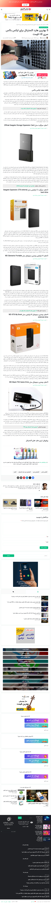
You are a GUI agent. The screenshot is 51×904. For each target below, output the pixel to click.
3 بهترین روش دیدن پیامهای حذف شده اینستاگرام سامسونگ (38, 826)
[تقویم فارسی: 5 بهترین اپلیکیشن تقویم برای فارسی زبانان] (21, 803)
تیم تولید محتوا (43, 38)
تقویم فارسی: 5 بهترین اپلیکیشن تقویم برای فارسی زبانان (10, 802)
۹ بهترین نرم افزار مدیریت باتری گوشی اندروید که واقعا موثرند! (10, 791)
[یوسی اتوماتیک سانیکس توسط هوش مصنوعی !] (44, 620)
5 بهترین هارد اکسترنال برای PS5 (30, 427)
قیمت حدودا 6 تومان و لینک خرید (39, 385)
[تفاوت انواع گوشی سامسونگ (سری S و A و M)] (25, 503)
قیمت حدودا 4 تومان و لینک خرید (39, 259)
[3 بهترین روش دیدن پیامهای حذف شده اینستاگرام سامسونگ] (46, 827)
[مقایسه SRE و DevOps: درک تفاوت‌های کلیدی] (46, 839)
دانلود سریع (26, 5)
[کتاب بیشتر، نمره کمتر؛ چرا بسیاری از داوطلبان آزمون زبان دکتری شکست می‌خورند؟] (44, 598)
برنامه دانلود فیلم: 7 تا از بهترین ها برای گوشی (10, 796)
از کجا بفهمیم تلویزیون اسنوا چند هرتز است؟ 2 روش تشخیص (29, 607)
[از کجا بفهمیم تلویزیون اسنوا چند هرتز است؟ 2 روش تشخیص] (44, 609)
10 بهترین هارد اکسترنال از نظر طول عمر (28, 311)
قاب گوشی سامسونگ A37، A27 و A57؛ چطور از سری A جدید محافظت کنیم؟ (26, 613)
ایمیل (47, 542)
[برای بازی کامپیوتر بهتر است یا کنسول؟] (10, 503)
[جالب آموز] (25, 9)
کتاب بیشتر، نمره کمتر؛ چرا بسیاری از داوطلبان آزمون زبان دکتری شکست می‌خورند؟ (25, 596)
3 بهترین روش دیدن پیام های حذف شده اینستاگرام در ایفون (38, 832)
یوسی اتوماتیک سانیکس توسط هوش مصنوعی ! (32, 618)
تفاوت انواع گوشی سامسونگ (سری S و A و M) (25, 508)
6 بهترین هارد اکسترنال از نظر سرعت (29, 108)
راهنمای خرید (35, 472)
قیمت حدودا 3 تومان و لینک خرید (39, 195)
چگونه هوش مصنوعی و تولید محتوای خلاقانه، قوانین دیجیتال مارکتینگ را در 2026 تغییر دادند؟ (23, 602)
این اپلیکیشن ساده (43, 462)
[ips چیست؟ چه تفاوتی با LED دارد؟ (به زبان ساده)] (41, 503)
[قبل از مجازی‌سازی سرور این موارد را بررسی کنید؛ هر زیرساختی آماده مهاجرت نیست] (46, 818)
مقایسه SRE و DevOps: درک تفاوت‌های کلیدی (39, 839)
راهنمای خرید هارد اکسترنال (24, 472)
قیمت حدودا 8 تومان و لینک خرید (39, 320)
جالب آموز (33, 901)
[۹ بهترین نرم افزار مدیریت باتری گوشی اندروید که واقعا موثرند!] (21, 792)
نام (47, 536)
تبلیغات (9, 901)
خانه (46, 24)
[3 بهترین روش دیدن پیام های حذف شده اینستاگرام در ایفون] (46, 833)
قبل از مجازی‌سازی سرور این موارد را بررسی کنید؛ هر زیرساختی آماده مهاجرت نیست (39, 819)
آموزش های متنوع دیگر (41, 24)
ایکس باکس (43, 472)
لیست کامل (46, 730)
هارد (15, 472)
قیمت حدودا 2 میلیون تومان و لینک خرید (38, 128)
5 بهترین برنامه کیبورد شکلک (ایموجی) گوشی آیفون (38, 804)
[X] (26, 826)
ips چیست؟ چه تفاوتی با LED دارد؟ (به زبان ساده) (41, 508)
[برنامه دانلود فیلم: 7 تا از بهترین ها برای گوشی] (21, 797)
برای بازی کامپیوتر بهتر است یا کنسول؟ (10, 508)
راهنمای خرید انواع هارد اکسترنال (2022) (25, 186)
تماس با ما (5, 901)
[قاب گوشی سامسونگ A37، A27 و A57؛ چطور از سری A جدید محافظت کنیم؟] (44, 615)
